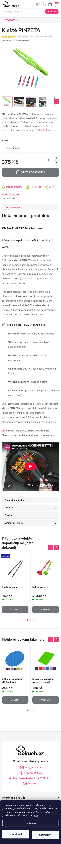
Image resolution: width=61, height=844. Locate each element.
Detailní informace (45, 130)
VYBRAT (15, 609)
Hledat (52, 11)
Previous (50, 547)
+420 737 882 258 (33, 772)
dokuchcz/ (33, 783)
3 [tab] (33, 620)
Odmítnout (16, 834)
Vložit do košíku (33, 172)
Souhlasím (45, 835)
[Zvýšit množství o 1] (56, 158)
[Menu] (57, 4)
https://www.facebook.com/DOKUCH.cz (33, 778)
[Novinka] (15, 569)
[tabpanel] (15, 584)
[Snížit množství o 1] (56, 162)
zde (36, 815)
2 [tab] (30, 620)
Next (56, 547)
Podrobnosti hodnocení (41, 37)
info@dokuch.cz (33, 767)
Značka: (10, 194)
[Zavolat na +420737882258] (38, 4)
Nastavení (30, 823)
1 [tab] (27, 620)
